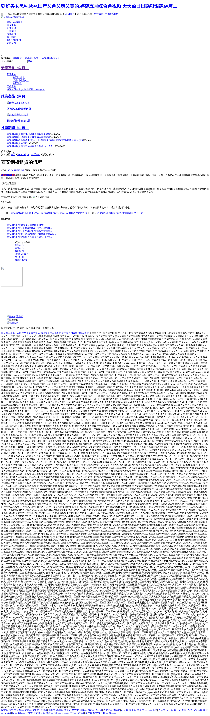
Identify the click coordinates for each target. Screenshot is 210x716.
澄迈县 (80, 713)
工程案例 (11, 31)
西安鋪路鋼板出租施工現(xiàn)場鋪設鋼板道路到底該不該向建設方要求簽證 (45, 140)
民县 (14, 713)
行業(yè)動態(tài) (21, 80)
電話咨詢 (13, 323)
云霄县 (28, 710)
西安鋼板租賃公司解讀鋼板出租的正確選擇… (30, 228)
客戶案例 (19, 251)
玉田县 (57, 713)
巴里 (189, 710)
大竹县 (169, 710)
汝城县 (7, 713)
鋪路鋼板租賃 (31, 58)
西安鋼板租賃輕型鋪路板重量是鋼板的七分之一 (31, 146)
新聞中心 (11, 74)
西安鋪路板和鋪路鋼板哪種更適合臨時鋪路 (28, 137)
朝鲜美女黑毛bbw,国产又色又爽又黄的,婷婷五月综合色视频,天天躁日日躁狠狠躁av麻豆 (89, 6)
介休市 (161, 710)
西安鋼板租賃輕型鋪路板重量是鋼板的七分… (30, 237)
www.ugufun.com (16, 170)
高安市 (12, 710)
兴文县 (98, 710)
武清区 (67, 710)
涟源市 (51, 710)
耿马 (155, 710)
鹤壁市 (75, 710)
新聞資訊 (11, 28)
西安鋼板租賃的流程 (17, 143)
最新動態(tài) (21, 260)
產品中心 (11, 25)
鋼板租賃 (17, 58)
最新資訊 (17, 83)
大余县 (65, 713)
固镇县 (20, 710)
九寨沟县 (197, 710)
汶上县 (132, 710)
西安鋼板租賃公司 (51, 58)
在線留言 (11, 43)
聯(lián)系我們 (111, 14)
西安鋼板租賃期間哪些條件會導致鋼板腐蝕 (28, 134)
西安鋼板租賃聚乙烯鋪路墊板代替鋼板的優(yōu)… (32, 234)
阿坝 (184, 710)
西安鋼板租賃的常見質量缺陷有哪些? (25, 225)
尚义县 (124, 710)
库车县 (4, 710)
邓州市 (36, 710)
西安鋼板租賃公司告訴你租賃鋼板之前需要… (30, 231)
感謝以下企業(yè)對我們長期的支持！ (26, 89)
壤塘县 (83, 710)
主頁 (13, 154)
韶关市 (140, 710)
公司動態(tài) (19, 77)
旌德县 (59, 710)
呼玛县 (73, 713)
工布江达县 (39, 713)
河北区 (177, 710)
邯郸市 (29, 713)
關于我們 (99, 14)
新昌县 (43, 710)
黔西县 (49, 713)
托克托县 (107, 710)
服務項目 (11, 34)
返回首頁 (69, 14)
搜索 (30, 61)
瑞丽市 (116, 710)
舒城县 (21, 713)
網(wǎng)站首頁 (14, 22)
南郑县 (91, 710)
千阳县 (104, 713)
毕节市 (96, 713)
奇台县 (112, 713)
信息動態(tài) (23, 154)
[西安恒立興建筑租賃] (12, 17)
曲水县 (148, 710)
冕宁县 (88, 713)
